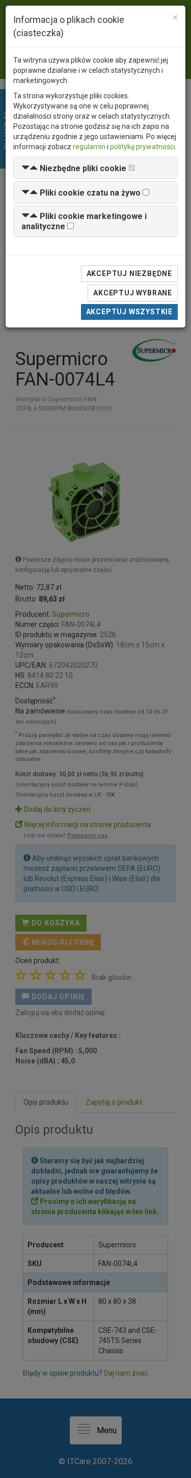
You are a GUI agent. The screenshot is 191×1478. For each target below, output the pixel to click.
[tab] (95, 167)
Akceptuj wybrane (132, 293)
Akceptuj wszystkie (129, 312)
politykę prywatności (142, 147)
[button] (73, 168)
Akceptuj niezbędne (129, 273)
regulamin (89, 147)
